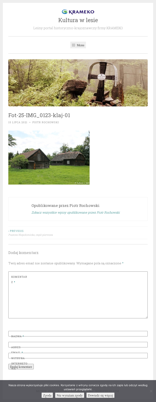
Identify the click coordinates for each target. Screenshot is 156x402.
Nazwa (17, 336)
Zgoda (47, 395)
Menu (80, 45)
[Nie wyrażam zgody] (151, 391)
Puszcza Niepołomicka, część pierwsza (30, 232)
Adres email (17, 350)
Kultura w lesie (78, 20)
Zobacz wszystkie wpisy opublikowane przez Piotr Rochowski (75, 212)
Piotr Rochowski (45, 122)
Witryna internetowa (19, 363)
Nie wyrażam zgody (70, 395)
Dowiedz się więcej (100, 395)
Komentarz (19, 279)
